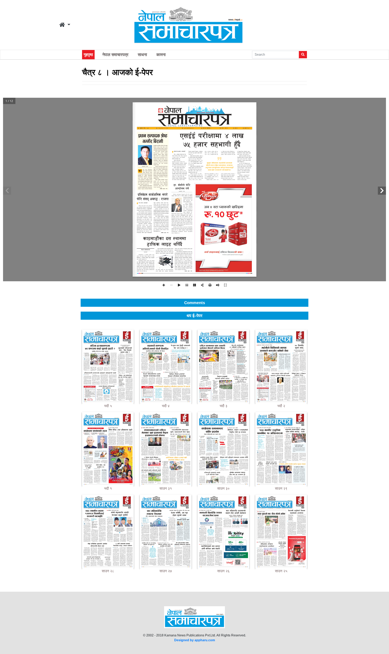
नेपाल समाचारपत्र (115, 54)
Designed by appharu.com (194, 640)
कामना (161, 54)
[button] (65, 25)
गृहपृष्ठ (88, 54)
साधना (142, 54)
